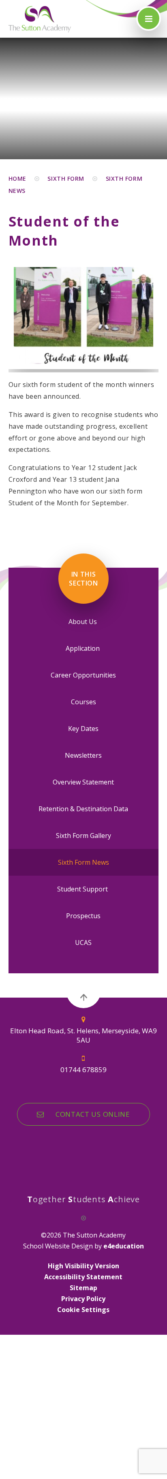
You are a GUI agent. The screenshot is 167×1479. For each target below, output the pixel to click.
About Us (83, 621)
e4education (123, 1246)
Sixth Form (65, 178)
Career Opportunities (83, 675)
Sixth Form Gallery (83, 835)
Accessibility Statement (83, 1276)
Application (83, 648)
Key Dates (83, 728)
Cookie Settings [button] (83, 1309)
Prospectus (83, 915)
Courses (83, 701)
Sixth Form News (83, 862)
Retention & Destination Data (83, 808)
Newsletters (83, 755)
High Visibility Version (83, 1265)
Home (17, 178)
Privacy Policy (83, 1298)
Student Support (83, 889)
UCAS (83, 942)
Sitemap (83, 1287)
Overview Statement (83, 782)
